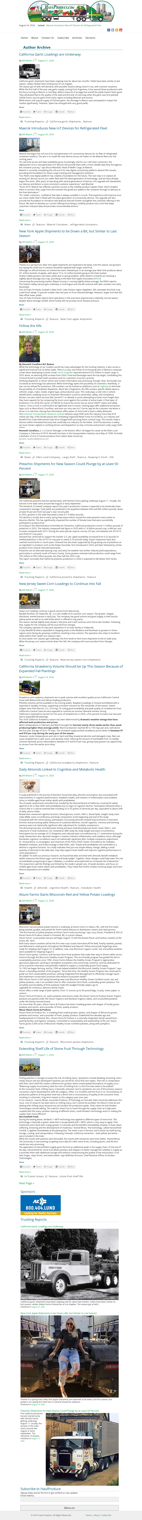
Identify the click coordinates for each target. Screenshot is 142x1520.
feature (87, 121)
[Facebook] (108, 30)
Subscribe (63, 37)
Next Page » (26, 1183)
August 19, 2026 (38, 1404)
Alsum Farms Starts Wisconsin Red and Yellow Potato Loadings (67, 894)
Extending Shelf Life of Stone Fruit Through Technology (61, 1048)
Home (24, 37)
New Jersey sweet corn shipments (80, 659)
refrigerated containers (83, 224)
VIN (111, 457)
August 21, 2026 (38, 1307)
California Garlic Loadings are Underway (50, 54)
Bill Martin (27, 60)
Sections (90, 37)
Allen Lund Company (48, 457)
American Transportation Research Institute (43, 414)
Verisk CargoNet (65, 372)
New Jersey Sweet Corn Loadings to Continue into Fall (60, 583)
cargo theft (68, 457)
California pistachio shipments (67, 577)
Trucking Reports (34, 121)
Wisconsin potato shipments (77, 1041)
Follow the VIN (30, 325)
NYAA (97, 278)
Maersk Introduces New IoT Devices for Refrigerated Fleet (73, 25)
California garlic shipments (65, 121)
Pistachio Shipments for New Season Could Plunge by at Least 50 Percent (60, 1410)
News (27, 224)
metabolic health (91, 887)
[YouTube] (121, 30)
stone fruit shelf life (71, 1176)
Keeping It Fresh (97, 457)
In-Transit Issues (34, 1176)
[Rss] (117, 30)
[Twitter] (113, 30)
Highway (104, 386)
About (34, 37)
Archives (77, 37)
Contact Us (47, 37)
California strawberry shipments (69, 762)
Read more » (25, 117)
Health (28, 887)
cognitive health (59, 887)
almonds (42, 887)
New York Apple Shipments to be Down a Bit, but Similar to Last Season (59, 1313)
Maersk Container (57, 224)
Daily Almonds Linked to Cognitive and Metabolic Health (62, 769)
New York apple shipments (76, 319)
